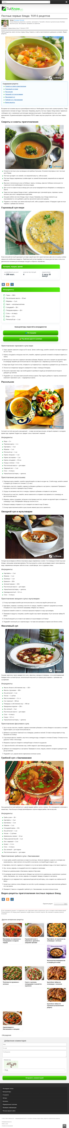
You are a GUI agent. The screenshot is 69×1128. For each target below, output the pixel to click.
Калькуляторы (7, 1091)
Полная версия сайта (9, 1111)
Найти (48, 2)
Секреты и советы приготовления (15, 86)
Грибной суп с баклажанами (14, 99)
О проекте (6, 1095)
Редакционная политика (10, 1104)
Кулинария (4, 28)
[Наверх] (64, 1126)
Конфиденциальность (7, 1121)
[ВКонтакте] (3, 284)
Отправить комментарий (34, 1078)
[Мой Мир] (12, 284)
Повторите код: (7, 1059)
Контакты (5, 1101)
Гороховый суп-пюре (11, 89)
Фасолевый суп (10, 97)
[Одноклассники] (7, 284)
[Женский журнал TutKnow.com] (12, 8)
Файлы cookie (5, 1123)
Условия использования (7, 1125)
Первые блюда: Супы (13, 28)
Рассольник (9, 91)
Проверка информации (9, 1107)
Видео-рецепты (10, 102)
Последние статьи (8, 1088)
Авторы (5, 1098)
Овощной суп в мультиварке (14, 94)
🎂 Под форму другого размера (30, 339)
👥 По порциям (30, 333)
